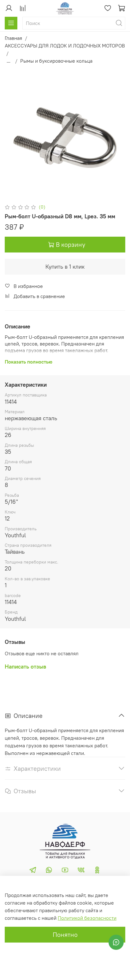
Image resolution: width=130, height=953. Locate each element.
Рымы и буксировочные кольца (56, 61)
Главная (13, 38)
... (8, 61)
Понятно (65, 934)
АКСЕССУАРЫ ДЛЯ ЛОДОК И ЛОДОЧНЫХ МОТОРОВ (65, 45)
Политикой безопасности (87, 918)
